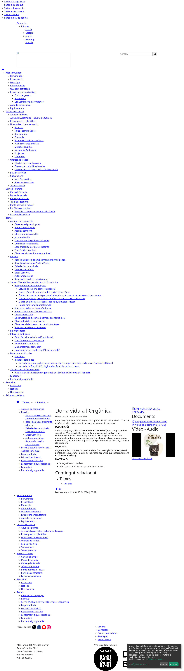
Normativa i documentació (34, 537)
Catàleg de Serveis (30, 563)
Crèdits (101, 626)
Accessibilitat (104, 639)
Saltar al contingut (13, 4)
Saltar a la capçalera (14, 1)
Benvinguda (27, 498)
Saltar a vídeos (11, 14)
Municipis (26, 505)
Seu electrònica (29, 543)
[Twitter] (34, 626)
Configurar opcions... (138, 664)
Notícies (25, 585)
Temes (26, 402)
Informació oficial (26, 524)
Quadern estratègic (31, 511)
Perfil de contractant (31, 572)
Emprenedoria (28, 454)
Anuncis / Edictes (29, 527)
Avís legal (102, 636)
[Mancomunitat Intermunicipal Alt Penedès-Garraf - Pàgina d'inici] (44, 59)
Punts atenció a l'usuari (33, 569)
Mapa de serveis (29, 560)
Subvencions (27, 547)
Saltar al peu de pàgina (16, 17)
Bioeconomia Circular (32, 460)
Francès (29, 42)
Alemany (29, 39)
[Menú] (3, 69)
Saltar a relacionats (14, 11)
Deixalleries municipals (37, 428)
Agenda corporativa (31, 518)
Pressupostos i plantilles (33, 534)
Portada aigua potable (32, 470)
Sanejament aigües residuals (35, 463)
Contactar (22, 23)
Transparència (28, 550)
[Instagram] (49, 626)
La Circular (26, 582)
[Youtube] (44, 626)
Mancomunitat (24, 495)
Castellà (29, 32)
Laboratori (26, 467)
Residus (41, 402)
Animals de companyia (32, 408)
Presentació (27, 501)
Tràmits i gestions (30, 566)
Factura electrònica (31, 576)
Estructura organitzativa (33, 514)
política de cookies (155, 659)
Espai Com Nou (33, 434)
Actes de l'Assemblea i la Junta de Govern (42, 530)
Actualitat (22, 579)
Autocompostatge (34, 437)
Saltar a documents (14, 8)
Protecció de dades (107, 633)
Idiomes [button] (25, 26)
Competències (28, 508)
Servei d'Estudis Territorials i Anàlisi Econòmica (45, 601)
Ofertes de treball (30, 540)
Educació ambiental (31, 457)
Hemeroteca (27, 589)
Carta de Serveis (29, 556)
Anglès (28, 36)
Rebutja (163, 664)
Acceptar (174, 664)
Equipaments (28, 521)
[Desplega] (32, 402)
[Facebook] (39, 626)
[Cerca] (154, 54)
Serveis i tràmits (25, 553)
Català (28, 29)
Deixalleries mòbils (35, 431)
